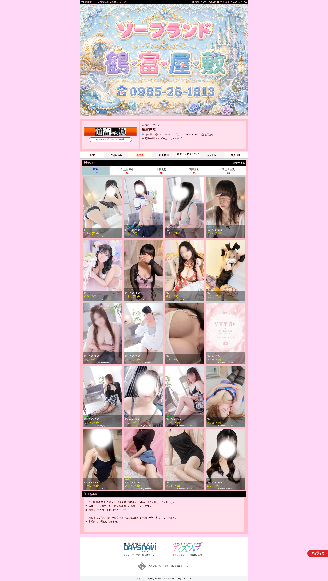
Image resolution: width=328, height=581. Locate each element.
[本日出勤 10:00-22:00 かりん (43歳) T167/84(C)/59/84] (143, 304)
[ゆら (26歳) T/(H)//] (184, 241)
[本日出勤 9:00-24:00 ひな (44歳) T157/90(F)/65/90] (143, 367)
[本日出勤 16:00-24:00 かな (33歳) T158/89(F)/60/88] (102, 304)
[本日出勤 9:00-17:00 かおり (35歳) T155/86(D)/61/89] (225, 304)
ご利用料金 (116, 155)
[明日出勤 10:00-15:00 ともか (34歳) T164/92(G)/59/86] (102, 367)
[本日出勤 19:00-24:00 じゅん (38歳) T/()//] (102, 430)
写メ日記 (212, 155)
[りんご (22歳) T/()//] (184, 178)
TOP (92, 155)
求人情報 (236, 155)
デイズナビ (164, 578)
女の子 (140, 155)
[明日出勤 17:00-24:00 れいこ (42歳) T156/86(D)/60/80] (184, 367)
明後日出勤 (228, 170)
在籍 (95, 170)
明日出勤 (194, 170)
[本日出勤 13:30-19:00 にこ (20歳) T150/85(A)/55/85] (225, 430)
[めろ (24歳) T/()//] (102, 241)
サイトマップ (140, 578)
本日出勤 (161, 170)
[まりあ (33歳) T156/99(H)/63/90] (225, 367)
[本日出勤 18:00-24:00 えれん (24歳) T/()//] (225, 178)
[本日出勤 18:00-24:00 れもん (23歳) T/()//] (143, 241)
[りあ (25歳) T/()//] (184, 304)
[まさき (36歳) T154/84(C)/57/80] (184, 430)
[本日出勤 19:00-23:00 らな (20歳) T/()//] (143, 178)
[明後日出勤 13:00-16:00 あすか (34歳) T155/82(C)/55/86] (143, 430)
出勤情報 (164, 155)
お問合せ (209, 134)
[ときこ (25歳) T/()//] (225, 241)
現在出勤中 (127, 170)
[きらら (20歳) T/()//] (102, 178)
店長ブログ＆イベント (188, 155)
